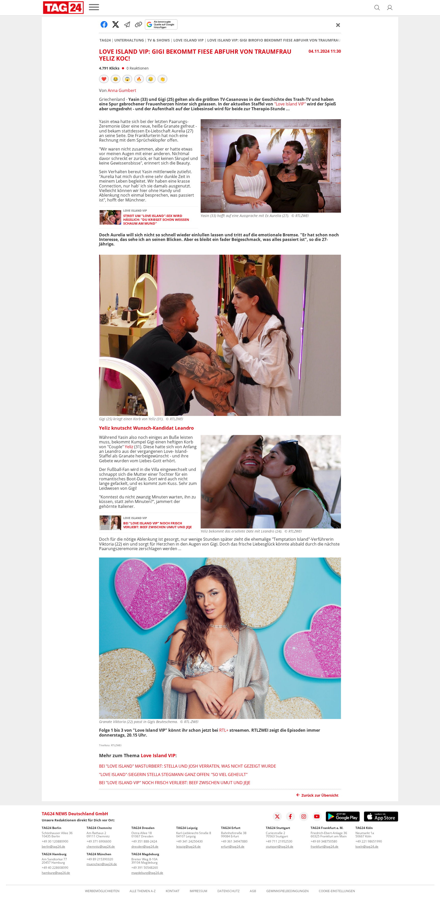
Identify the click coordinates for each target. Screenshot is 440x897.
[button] (390, 7)
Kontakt (173, 891)
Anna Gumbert (122, 90)
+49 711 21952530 (279, 841)
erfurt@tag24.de (232, 846)
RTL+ (223, 730)
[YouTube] (317, 816)
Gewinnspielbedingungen (287, 891)
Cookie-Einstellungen (337, 891)
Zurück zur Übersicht (319, 795)
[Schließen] (338, 25)
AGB (253, 891)
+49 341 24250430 (189, 841)
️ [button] (103, 79)
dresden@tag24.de (144, 846)
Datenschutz (228, 891)
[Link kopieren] (138, 24)
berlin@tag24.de (53, 846)
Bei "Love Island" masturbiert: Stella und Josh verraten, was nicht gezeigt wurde (187, 766)
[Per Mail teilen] (127, 24)
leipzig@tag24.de (188, 846)
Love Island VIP (188, 40)
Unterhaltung (129, 40)
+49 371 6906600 (99, 841)
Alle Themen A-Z (143, 891)
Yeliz (129, 447)
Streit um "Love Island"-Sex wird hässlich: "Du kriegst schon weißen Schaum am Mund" (156, 220)
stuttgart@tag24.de (279, 846)
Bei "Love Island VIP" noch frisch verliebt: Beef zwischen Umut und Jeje (157, 525)
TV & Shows (158, 40)
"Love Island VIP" (290, 104)
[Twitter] (277, 816)
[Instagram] (303, 816)
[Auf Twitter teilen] (116, 24)
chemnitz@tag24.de (101, 846)
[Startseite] (63, 7)
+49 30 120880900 (55, 841)
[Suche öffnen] (377, 7)
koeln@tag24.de (366, 846)
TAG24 (105, 40)
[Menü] (94, 7)
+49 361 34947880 (234, 841)
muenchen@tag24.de (102, 864)
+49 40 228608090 (55, 867)
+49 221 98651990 (368, 841)
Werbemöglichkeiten (102, 891)
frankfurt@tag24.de (324, 846)
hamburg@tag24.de (56, 873)
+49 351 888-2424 (144, 841)
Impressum (198, 891)
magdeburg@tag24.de (147, 873)
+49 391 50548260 (144, 867)
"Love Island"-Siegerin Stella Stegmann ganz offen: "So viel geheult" (173, 774)
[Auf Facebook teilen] (104, 24)
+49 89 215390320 (100, 859)
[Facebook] (290, 816)
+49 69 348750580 (324, 841)
